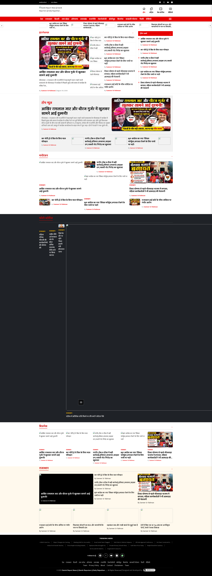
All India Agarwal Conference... (145, 542)
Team (85, 565)
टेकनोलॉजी (102, 19)
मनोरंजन (43, 155)
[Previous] (2, 25)
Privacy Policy (94, 565)
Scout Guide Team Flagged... (102, 542)
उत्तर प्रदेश (65, 19)
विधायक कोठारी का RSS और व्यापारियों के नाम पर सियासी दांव (88, 526)
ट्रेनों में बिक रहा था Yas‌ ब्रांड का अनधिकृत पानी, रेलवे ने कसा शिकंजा (155, 526)
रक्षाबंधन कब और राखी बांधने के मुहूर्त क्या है (122, 525)
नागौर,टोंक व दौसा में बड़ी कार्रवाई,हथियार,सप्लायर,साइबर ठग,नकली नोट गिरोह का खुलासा (156, 60)
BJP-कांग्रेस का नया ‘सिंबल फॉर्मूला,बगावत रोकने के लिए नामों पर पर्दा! (156, 73)
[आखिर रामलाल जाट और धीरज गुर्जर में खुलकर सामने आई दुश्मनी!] (64, 52)
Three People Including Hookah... (76, 545)
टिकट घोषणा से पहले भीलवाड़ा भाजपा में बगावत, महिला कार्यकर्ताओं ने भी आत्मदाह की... (160, 455)
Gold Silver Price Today (137, 545)
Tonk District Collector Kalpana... (123, 542)
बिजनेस (120, 19)
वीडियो (148, 19)
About (103, 565)
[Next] (210, 25)
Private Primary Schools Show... (118, 545)
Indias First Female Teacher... (55, 545)
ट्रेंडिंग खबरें (143, 33)
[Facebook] (160, 2)
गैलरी (141, 19)
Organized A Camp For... (114, 549)
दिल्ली (56, 19)
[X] (164, 2)
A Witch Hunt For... (45, 542)
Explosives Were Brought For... (97, 545)
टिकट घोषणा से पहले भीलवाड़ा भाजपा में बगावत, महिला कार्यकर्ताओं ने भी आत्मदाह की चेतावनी (155, 85)
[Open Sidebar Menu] (170, 19)
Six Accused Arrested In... (97, 549)
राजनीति (92, 19)
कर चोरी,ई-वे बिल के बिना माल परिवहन (155, 49)
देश (41, 19)
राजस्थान (48, 19)
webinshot (43, 2)
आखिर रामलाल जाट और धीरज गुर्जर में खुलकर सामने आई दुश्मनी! (62, 74)
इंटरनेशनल (44, 33)
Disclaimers (119, 565)
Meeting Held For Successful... (82, 542)
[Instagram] (172, 2)
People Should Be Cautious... (155, 545)
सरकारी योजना (131, 19)
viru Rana (54, 2)
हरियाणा (74, 19)
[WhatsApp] (122, 555)
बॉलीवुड (112, 19)
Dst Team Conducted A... (164, 542)
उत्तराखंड (83, 19)
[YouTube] (168, 2)
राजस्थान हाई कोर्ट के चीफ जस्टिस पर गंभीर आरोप (156, 201)
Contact (110, 565)
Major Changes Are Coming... (62, 542)
